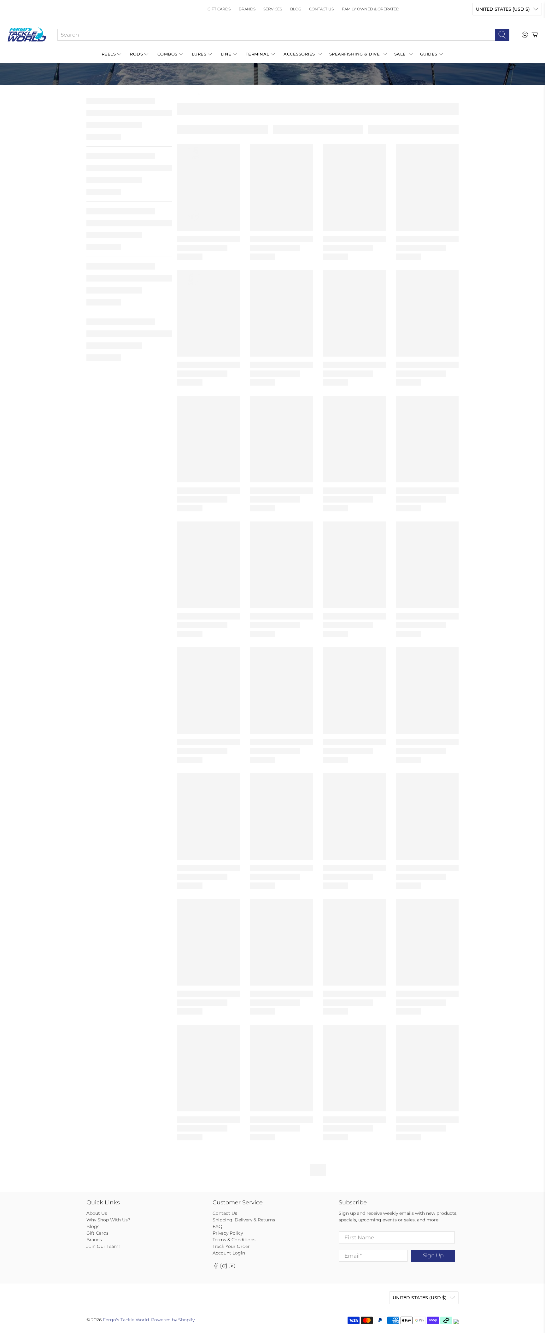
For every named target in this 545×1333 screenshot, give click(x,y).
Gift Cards (219, 9)
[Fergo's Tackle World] (27, 34)
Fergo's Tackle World (126, 1320)
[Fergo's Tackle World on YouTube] (232, 1267)
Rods (136, 53)
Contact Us (321, 9)
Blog (295, 9)
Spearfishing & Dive (354, 53)
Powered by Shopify (173, 1320)
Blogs (92, 1226)
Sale (400, 53)
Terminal (257, 53)
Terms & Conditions (234, 1240)
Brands (247, 9)
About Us (96, 1213)
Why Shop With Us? (108, 1220)
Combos (167, 53)
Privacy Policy (228, 1233)
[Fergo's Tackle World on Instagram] (223, 1267)
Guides (428, 53)
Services (272, 9)
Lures (199, 53)
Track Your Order (231, 1246)
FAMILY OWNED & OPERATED (370, 9)
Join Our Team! (103, 1246)
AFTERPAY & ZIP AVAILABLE (230, 89)
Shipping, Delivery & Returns (244, 1220)
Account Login (229, 1253)
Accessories (299, 53)
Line (226, 53)
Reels (109, 53)
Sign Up (433, 1255)
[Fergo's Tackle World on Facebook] (216, 1267)
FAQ (217, 1226)
